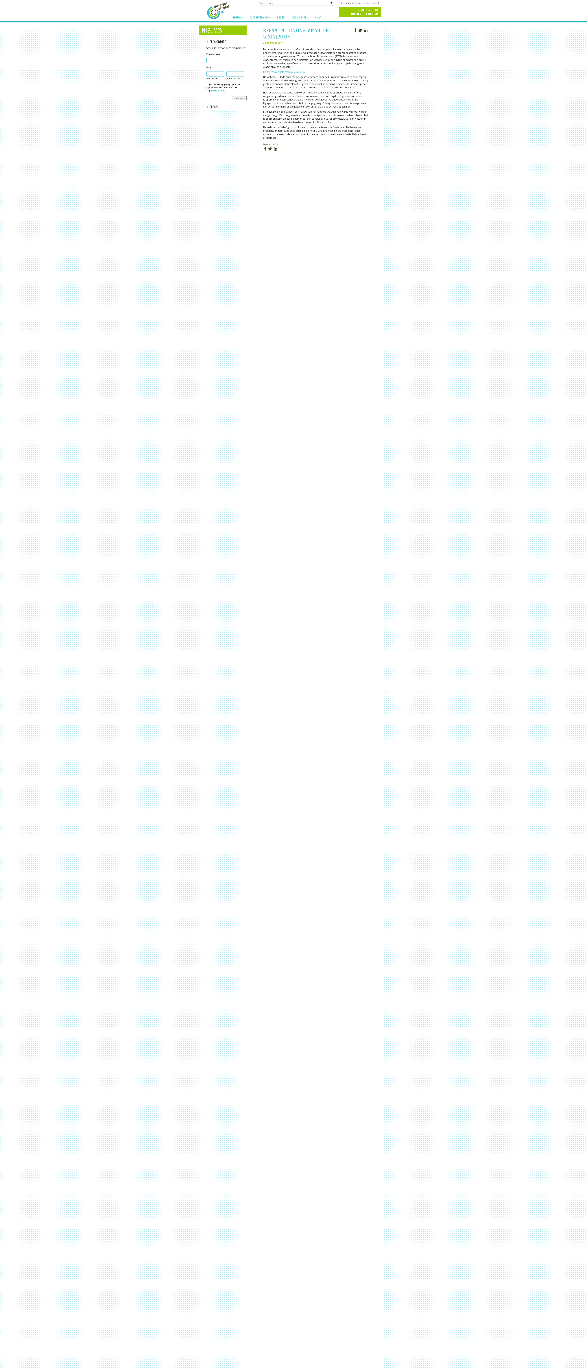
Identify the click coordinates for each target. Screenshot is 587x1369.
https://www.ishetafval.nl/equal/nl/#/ (284, 72)
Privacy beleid (217, 90)
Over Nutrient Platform (351, 3)
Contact (367, 3)
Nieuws (238, 17)
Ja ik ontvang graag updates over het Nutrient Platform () (224, 87)
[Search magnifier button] (331, 3)
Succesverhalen (259, 17)
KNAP (318, 17)
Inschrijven (239, 98)
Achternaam (233, 78)
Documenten (300, 17)
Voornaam (212, 78)
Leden (281, 17)
